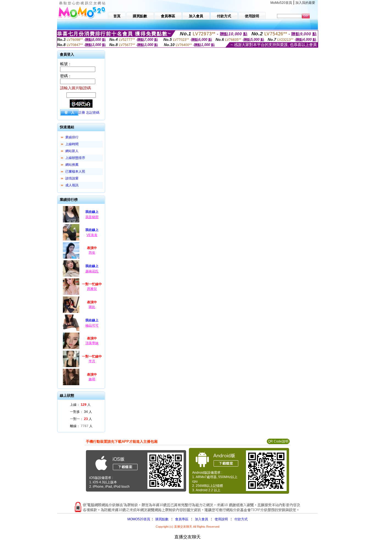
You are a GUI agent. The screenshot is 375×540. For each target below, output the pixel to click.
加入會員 (201, 519)
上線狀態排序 (75, 158)
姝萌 (92, 379)
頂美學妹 (92, 343)
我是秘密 (92, 217)
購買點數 (162, 519)
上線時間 (72, 144)
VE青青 (91, 235)
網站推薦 (72, 165)
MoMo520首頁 (281, 3)
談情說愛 (72, 178)
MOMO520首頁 (138, 519)
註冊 (82, 113)
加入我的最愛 (305, 3)
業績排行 (72, 137)
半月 (92, 361)
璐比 (92, 307)
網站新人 (72, 151)
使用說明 (221, 519)
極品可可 (92, 325)
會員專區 (181, 519)
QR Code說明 (278, 441)
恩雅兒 (92, 289)
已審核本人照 (75, 171)
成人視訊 (72, 185)
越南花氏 (92, 271)
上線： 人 (80, 405)
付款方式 (241, 519)
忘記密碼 (92, 113)
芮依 (92, 253)
